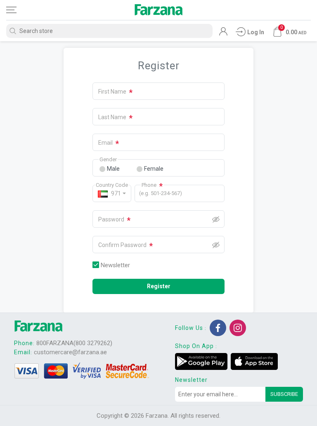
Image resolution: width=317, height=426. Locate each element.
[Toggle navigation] (18, 10)
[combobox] (112, 193)
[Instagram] (238, 328)
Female (153, 168)
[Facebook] (218, 328)
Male (113, 168)
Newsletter (115, 265)
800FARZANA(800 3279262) (74, 343)
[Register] (223, 33)
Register (158, 286)
